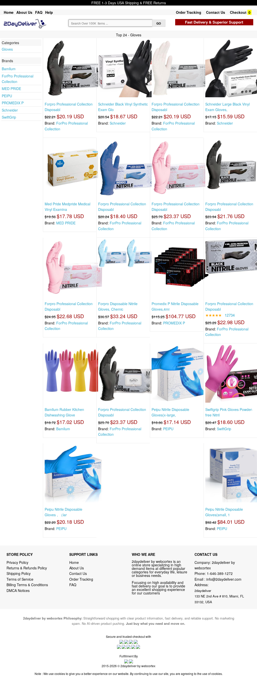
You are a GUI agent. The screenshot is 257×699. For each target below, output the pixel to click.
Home (9, 12)
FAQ (38, 12)
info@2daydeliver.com (223, 579)
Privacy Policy (17, 562)
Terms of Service (20, 579)
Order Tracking (188, 12)
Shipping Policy (19, 573)
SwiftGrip (9, 117)
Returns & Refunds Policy (27, 567)
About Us (24, 12)
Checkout (238, 12)
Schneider (10, 110)
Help (49, 12)
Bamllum (9, 68)
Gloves (7, 49)
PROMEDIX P (13, 102)
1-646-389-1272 (220, 573)
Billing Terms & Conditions (27, 584)
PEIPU (7, 95)
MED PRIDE (11, 88)
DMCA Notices (18, 590)
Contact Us (215, 12)
